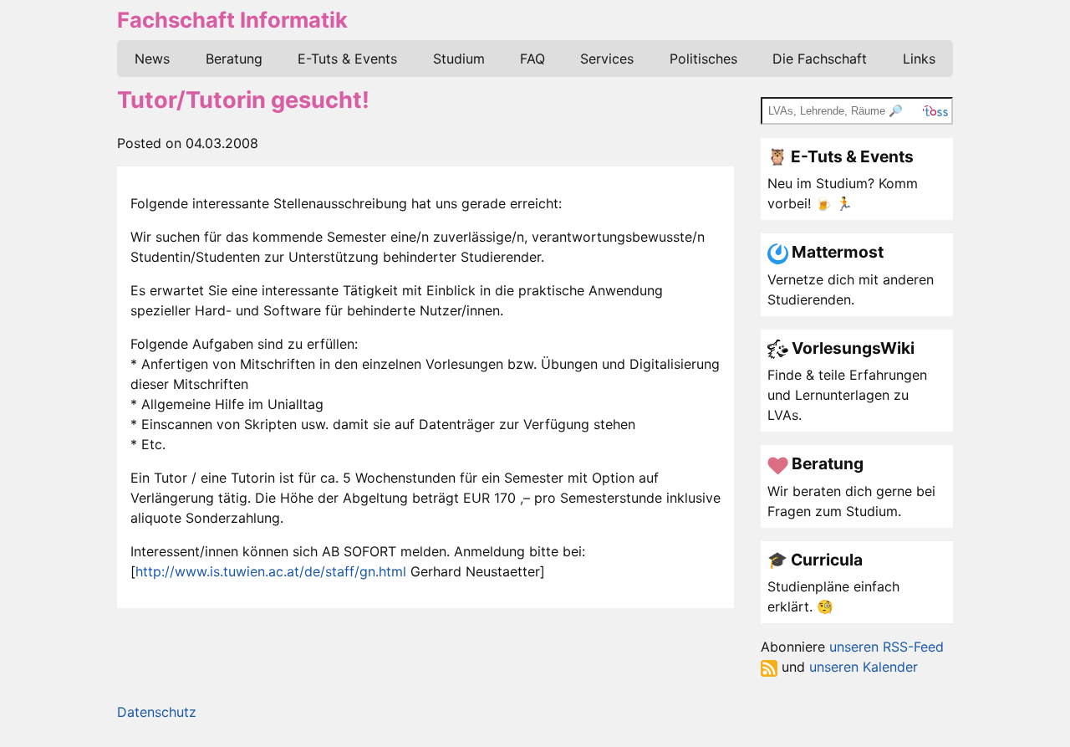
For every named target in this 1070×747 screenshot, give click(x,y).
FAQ (532, 58)
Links (919, 58)
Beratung (234, 58)
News (152, 58)
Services (607, 58)
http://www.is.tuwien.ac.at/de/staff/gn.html (270, 571)
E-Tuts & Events (347, 58)
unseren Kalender (863, 666)
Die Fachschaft (819, 58)
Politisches (703, 58)
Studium (459, 58)
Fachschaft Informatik (232, 20)
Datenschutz (156, 712)
